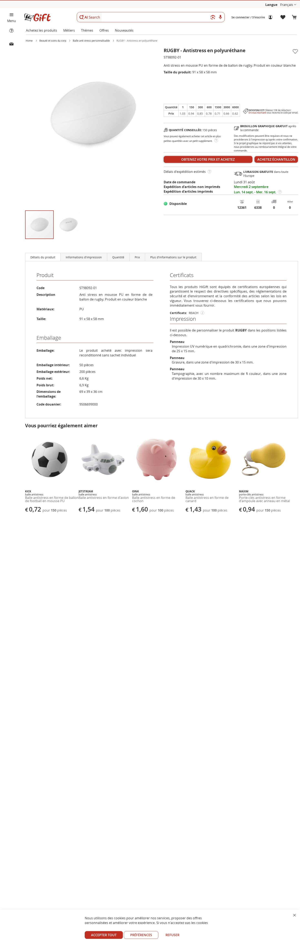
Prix (137, 257)
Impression (183, 318)
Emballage (49, 337)
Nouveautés (124, 30)
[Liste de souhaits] (283, 17)
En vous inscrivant (257, 112)
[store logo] (37, 17)
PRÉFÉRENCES (141, 935)
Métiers (69, 30)
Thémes (87, 30)
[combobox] (151, 17)
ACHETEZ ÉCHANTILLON (276, 159)
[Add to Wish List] (295, 52)
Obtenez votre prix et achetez (208, 159)
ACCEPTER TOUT (104, 935)
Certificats (181, 275)
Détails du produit (42, 257)
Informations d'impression (84, 257)
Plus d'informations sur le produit (173, 257)
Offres (104, 30)
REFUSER (172, 935)
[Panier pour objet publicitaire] (294, 17)
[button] (288, 4)
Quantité (118, 257)
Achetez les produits (41, 30)
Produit (45, 275)
